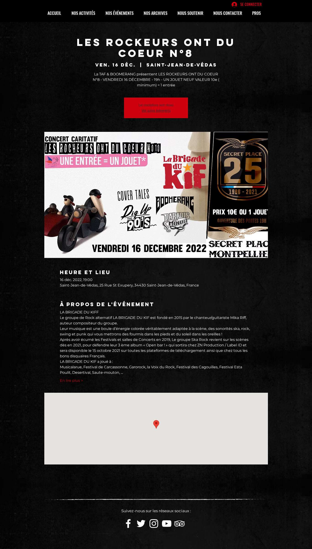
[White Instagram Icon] (154, 523)
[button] (85, 13)
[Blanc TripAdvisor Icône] (179, 523)
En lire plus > (71, 380)
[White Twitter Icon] (141, 523)
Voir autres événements (156, 111)
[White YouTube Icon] (166, 523)
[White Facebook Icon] (128, 523)
